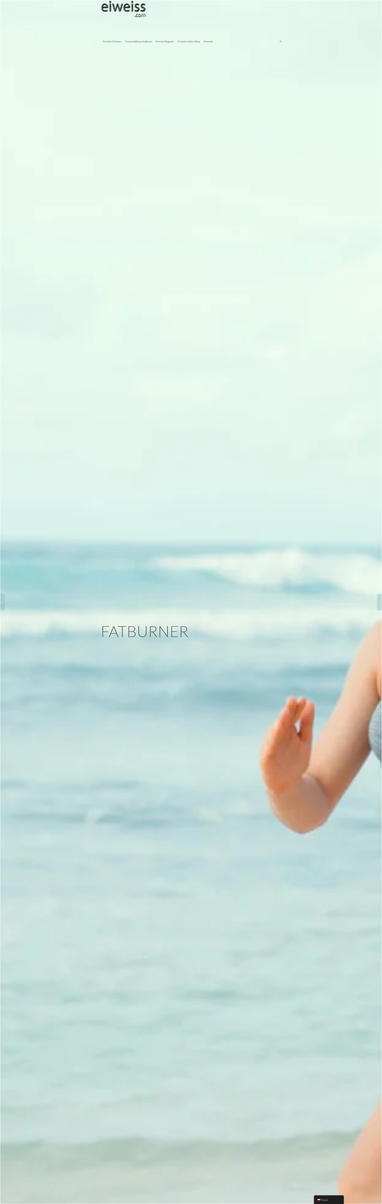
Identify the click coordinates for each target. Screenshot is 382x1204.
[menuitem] (112, 41)
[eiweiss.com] (123, 19)
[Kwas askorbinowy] (2, 602)
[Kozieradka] (379, 602)
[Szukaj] (280, 41)
